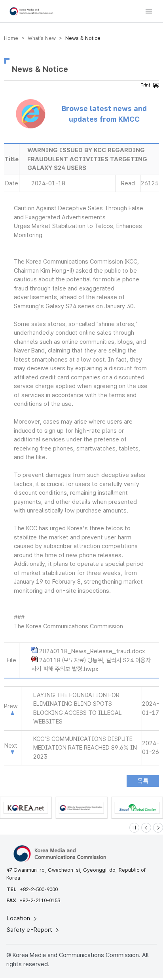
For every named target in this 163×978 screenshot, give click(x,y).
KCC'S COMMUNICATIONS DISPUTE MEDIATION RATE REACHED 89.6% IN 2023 (85, 747)
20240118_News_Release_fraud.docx (92, 651)
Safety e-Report (30, 929)
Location (19, 918)
